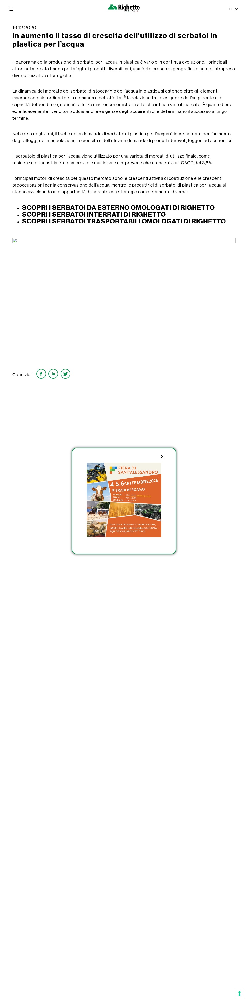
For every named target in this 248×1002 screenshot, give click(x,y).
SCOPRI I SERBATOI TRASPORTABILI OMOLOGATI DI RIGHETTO (124, 221)
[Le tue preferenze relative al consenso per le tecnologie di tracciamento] (239, 993)
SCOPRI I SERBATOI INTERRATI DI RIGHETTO (94, 214)
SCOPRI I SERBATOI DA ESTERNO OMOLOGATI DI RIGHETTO (118, 207)
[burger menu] (11, 9)
